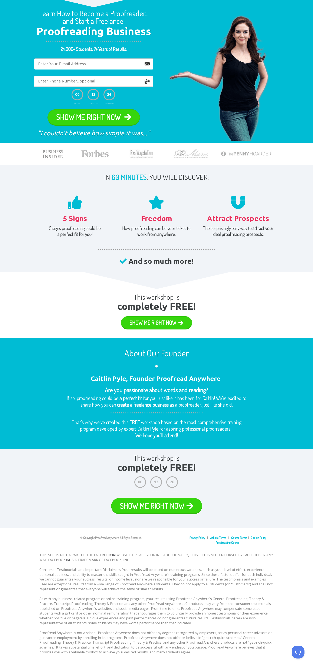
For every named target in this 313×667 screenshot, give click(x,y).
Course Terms (239, 537)
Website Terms (218, 537)
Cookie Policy (258, 537)
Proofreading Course (227, 542)
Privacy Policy (197, 537)
